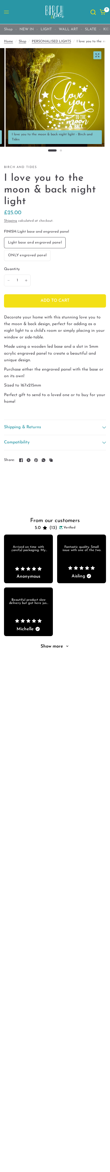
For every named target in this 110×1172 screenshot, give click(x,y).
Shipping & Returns (22, 427)
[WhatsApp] (43, 460)
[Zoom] (97, 55)
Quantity (12, 269)
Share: (9, 460)
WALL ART (68, 29)
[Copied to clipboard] (51, 460)
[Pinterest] (36, 460)
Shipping (10, 220)
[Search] (93, 12)
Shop (8, 29)
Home (8, 41)
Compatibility (17, 442)
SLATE (90, 29)
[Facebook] (21, 460)
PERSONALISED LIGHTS (51, 41)
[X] (28, 460)
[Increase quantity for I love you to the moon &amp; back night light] (26, 280)
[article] (28, 559)
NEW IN (26, 29)
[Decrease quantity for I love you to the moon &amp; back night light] (8, 280)
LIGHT (46, 29)
